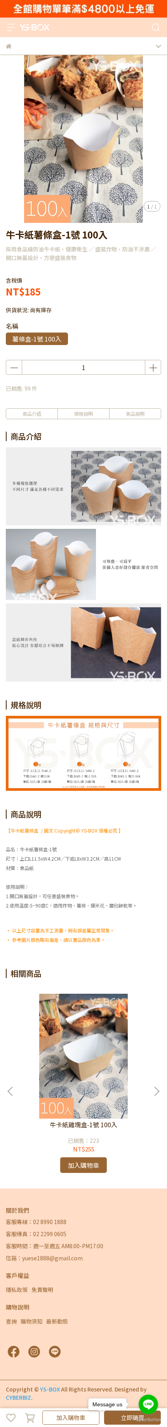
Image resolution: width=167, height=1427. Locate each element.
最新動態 (57, 1321)
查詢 (11, 1321)
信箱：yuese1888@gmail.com (44, 1258)
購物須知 (31, 1321)
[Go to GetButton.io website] (148, 1419)
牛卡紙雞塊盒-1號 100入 (83, 1124)
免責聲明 (42, 1290)
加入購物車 (70, 1417)
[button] (156, 1091)
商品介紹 (32, 413)
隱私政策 (17, 1290)
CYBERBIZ (18, 1397)
